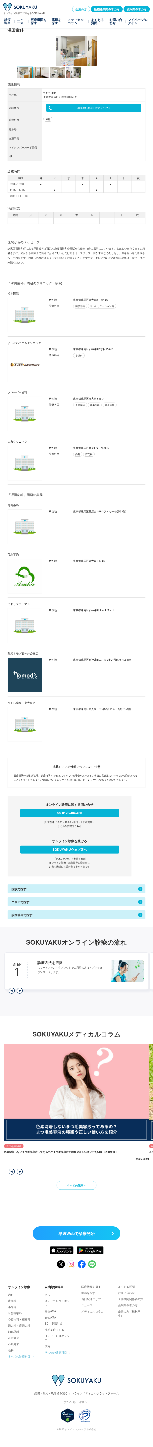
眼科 (11, 1350)
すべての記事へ (76, 1185)
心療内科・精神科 (19, 1319)
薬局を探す (56, 21)
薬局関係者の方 (136, 9)
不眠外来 (13, 1344)
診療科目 (7, 21)
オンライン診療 (19, 1287)
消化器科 (13, 1332)
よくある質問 (97, 21)
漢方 (47, 1346)
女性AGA (50, 1317)
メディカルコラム (76, 21)
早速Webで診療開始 (76, 1233)
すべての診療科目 (19, 1356)
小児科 (12, 1307)
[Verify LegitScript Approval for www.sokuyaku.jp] (68, 1415)
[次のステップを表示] (20, 991)
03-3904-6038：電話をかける (94, 108)
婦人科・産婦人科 (19, 1325)
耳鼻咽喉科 (15, 1313)
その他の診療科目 (56, 1352)
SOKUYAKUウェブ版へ (69, 849)
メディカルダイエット (57, 1303)
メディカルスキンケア (57, 1338)
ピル (47, 1295)
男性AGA (50, 1311)
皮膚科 (12, 1301)
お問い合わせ (115, 21)
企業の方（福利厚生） (129, 1313)
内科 (11, 1295)
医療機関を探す (39, 21)
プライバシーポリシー (76, 1402)
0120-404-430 (72, 813)
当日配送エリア (91, 1299)
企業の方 (81, 9)
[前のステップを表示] (12, 991)
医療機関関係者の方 (106, 9)
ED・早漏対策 (53, 1323)
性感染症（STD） (56, 1330)
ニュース (20, 21)
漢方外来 (13, 1338)
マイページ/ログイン (138, 21)
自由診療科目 (54, 1287)
